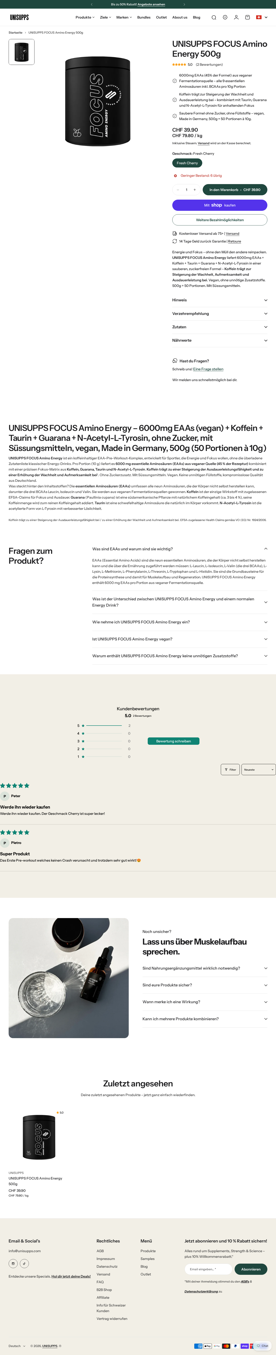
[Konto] (236, 17)
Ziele (104, 17)
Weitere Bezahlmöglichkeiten (220, 220)
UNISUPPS (16, 1173)
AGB (100, 1251)
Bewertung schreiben (173, 741)
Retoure (234, 241)
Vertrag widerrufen (112, 1318)
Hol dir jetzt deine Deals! (71, 1276)
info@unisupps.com (25, 1251)
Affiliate (103, 1297)
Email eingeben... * (203, 1269)
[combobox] (262, 17)
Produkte (83, 17)
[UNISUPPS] (19, 17)
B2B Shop (104, 1290)
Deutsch (14, 1346)
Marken (122, 17)
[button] (91, 4)
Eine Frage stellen (208, 369)
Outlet (146, 1274)
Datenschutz (107, 1266)
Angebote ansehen (151, 4)
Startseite (15, 32)
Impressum (106, 1258)
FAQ (100, 1282)
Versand (204, 143)
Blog (144, 1266)
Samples (148, 1258)
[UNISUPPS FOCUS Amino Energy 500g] (39, 1136)
